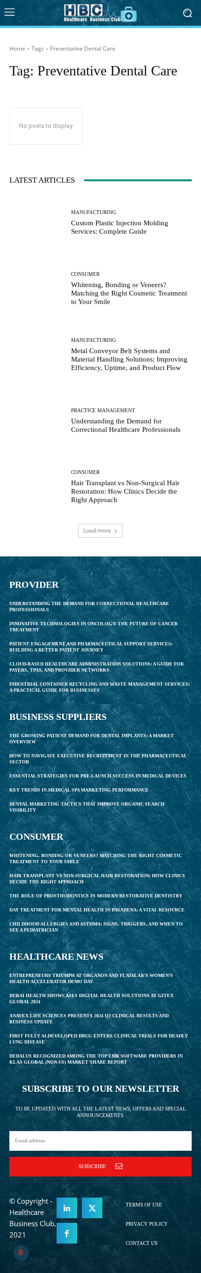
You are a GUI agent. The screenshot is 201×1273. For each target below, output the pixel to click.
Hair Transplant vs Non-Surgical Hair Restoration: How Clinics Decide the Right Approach (125, 491)
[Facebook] (67, 1233)
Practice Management (103, 410)
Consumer (85, 274)
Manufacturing (93, 212)
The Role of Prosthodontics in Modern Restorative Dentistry (95, 895)
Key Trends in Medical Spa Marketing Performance (79, 789)
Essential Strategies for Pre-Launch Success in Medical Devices (98, 775)
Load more (97, 530)
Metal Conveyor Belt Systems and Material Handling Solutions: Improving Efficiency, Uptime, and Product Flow (129, 359)
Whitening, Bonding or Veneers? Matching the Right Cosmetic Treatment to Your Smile (129, 293)
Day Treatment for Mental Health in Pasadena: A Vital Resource (97, 909)
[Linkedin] (67, 1208)
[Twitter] (92, 1208)
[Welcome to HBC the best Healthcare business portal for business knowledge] (100, 12)
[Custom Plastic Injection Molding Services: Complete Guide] (36, 222)
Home (17, 48)
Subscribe (92, 1166)
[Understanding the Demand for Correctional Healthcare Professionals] (36, 420)
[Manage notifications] (20, 1252)
